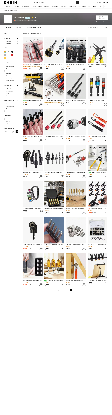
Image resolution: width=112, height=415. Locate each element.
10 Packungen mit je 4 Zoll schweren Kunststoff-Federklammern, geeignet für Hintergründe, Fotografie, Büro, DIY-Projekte (97, 208)
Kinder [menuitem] (99, 6)
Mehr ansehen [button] (10, 80)
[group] (11, 41)
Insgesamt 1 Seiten (61, 290)
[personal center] (93, 2)
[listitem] (20, 20)
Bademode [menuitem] (46, 6)
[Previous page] (69, 290)
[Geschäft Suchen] (106, 27)
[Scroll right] (107, 6)
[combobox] (32, 33)
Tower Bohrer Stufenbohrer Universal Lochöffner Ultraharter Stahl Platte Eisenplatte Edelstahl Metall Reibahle (54, 172)
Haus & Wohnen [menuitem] (92, 6)
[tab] (8, 27)
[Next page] (73, 290)
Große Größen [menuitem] (54, 6)
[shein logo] (10, 2)
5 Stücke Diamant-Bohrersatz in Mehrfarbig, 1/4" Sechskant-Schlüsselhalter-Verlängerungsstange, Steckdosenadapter (33, 208)
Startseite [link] (6, 10)
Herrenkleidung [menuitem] (82, 6)
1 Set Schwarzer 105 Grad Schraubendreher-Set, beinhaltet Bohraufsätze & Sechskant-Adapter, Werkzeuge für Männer (33, 244)
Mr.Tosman (19, 18)
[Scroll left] (104, 6)
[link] (96, 2)
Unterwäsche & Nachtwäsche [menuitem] (68, 6)
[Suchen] (77, 2)
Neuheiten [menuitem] (16, 6)
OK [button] (17, 131)
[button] (104, 2)
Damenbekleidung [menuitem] (37, 6)
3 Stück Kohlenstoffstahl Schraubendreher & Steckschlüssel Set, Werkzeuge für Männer (97, 100)
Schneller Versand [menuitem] (25, 6)
